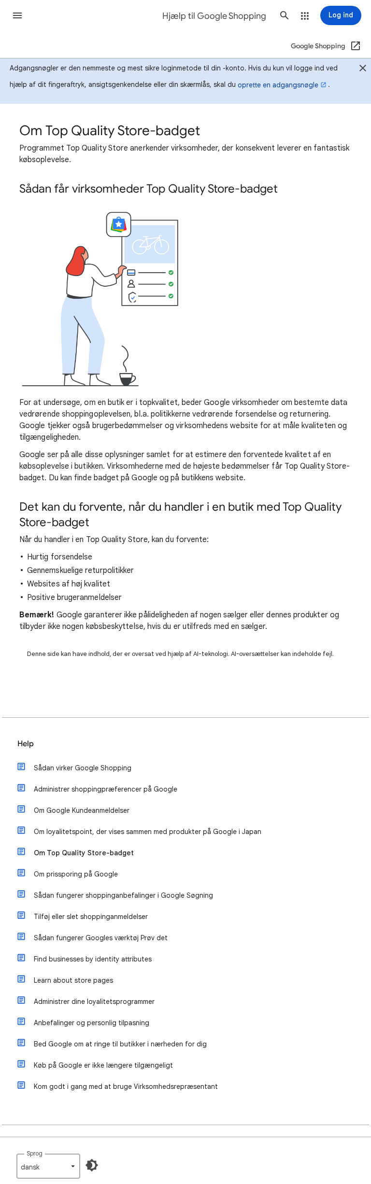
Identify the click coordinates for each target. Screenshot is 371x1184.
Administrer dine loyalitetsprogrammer (94, 1001)
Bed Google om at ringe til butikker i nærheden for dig (120, 1044)
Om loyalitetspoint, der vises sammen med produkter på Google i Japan (147, 831)
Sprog (35, 1153)
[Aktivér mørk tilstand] (91, 1165)
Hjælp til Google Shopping (214, 16)
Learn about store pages (73, 980)
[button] (17, 15)
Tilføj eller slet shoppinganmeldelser (91, 916)
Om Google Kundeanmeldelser (81, 810)
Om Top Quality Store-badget (84, 853)
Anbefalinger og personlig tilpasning (91, 1022)
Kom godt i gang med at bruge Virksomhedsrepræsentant (126, 1086)
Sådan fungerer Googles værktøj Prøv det (101, 937)
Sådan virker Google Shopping (82, 768)
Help (25, 744)
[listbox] (48, 1166)
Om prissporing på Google (76, 874)
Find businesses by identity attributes (93, 959)
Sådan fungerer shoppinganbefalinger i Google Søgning (123, 895)
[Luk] (363, 69)
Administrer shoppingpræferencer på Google (105, 789)
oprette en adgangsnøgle (278, 85)
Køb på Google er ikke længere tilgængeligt (103, 1065)
